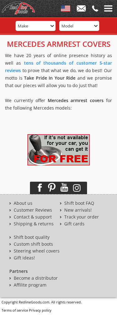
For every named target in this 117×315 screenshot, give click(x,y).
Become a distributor (36, 278)
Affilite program (30, 285)
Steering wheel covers (37, 251)
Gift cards (74, 224)
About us (23, 203)
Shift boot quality (32, 237)
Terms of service (15, 310)
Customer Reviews (33, 210)
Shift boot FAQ (79, 203)
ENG (65, 9)
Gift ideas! (24, 258)
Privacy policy (40, 310)
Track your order (81, 217)
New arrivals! (78, 210)
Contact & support (33, 217)
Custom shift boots (33, 244)
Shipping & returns (34, 224)
